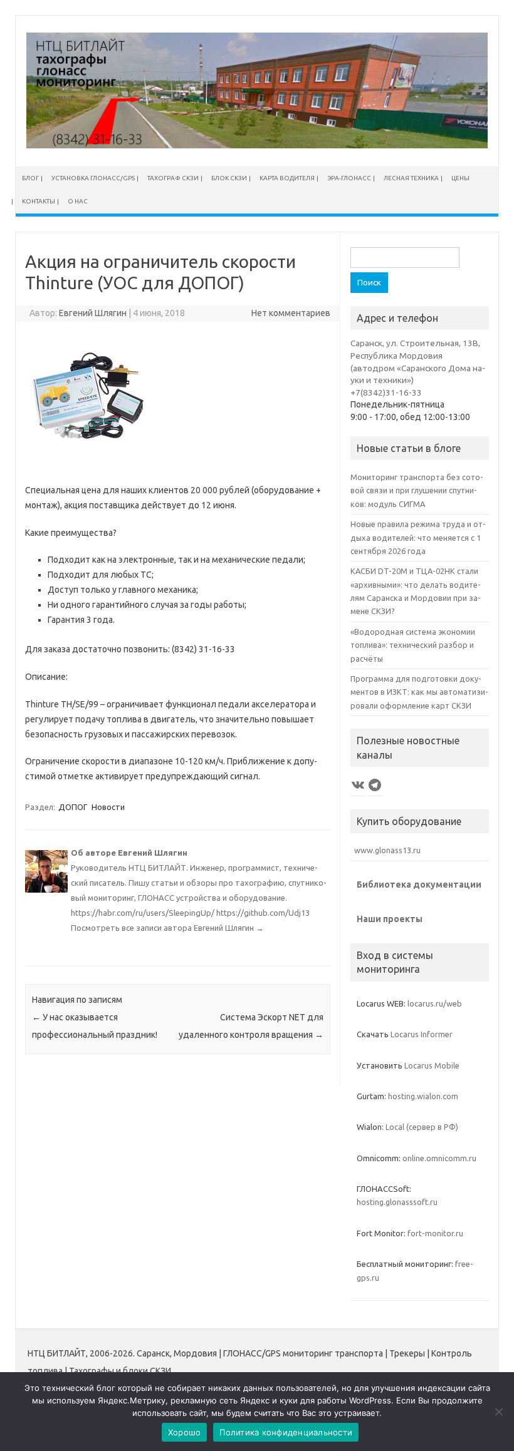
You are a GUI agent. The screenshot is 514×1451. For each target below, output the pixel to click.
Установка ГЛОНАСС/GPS (93, 178)
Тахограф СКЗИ (173, 178)
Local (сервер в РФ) (422, 1126)
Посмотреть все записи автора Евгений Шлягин (167, 927)
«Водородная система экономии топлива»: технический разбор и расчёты (412, 645)
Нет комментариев (290, 313)
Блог (30, 178)
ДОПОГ (72, 806)
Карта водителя (287, 178)
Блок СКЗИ (229, 178)
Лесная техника (411, 178)
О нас (78, 201)
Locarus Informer (422, 1034)
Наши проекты (389, 919)
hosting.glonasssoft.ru (397, 1201)
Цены (460, 178)
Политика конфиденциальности (285, 1432)
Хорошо (184, 1432)
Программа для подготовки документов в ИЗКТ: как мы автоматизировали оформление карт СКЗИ (419, 692)
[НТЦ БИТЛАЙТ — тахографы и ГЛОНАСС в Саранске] (257, 145)
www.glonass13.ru (385, 850)
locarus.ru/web (434, 1003)
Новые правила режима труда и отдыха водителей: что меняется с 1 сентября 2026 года (418, 537)
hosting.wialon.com (423, 1096)
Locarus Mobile (431, 1065)
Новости (108, 806)
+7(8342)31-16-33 (386, 392)
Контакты (38, 201)
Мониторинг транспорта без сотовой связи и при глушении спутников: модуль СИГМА (416, 490)
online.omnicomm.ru (439, 1158)
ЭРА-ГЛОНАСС (349, 178)
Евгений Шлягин (93, 313)
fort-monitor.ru (435, 1233)
